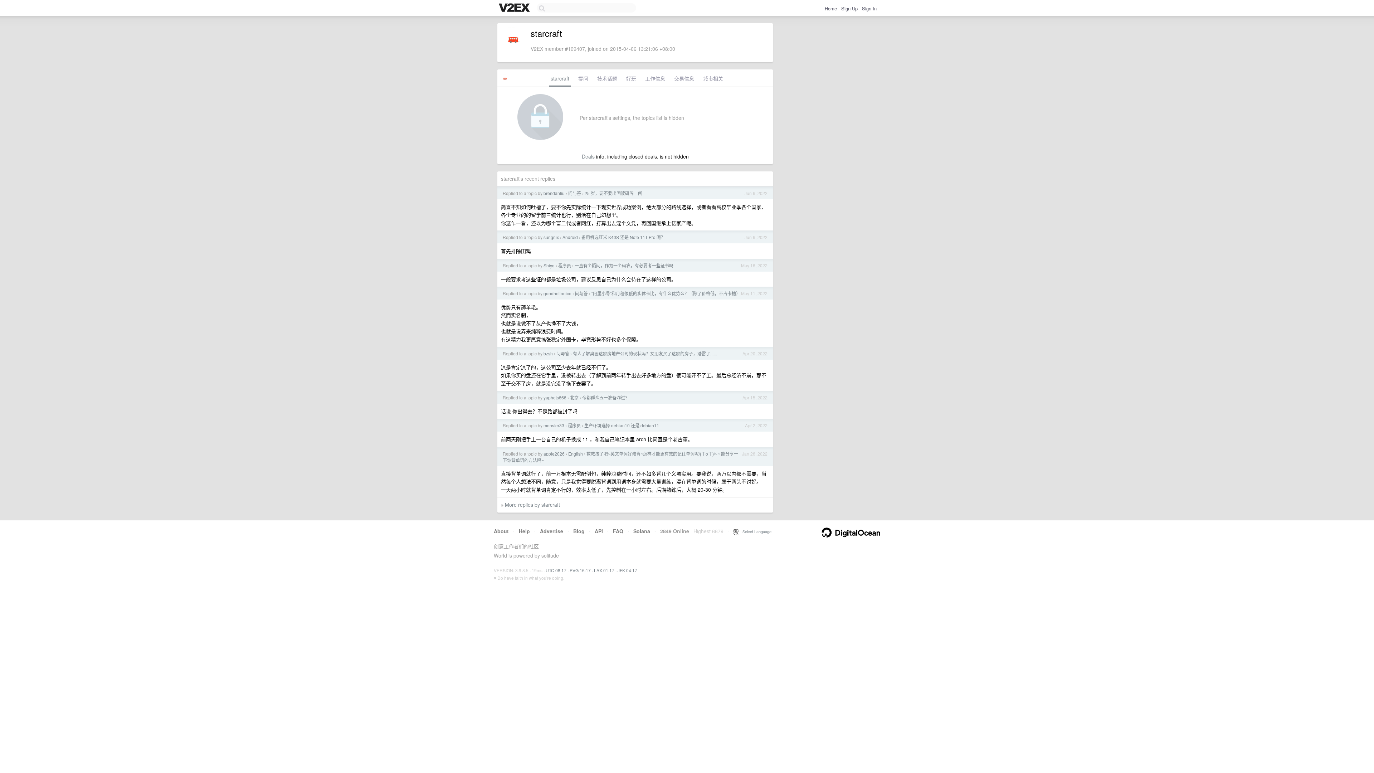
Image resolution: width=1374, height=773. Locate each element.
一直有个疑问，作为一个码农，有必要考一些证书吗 (624, 265)
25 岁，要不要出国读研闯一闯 (613, 193)
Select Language (755, 531)
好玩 (631, 78)
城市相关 (713, 78)
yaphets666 (555, 397)
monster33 (554, 425)
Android (570, 237)
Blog (579, 531)
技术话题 (607, 78)
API (599, 531)
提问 (583, 78)
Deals (588, 156)
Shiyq (549, 265)
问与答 (574, 193)
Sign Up (849, 8)
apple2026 (554, 454)
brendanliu (554, 193)
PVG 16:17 (580, 570)
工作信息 (655, 78)
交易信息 (684, 78)
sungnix (551, 237)
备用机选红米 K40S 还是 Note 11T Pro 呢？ (623, 237)
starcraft (560, 78)
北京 (574, 397)
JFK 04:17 (627, 570)
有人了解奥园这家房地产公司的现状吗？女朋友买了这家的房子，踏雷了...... (645, 353)
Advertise (551, 531)
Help (524, 531)
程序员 (564, 265)
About (501, 531)
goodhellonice (557, 293)
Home (831, 8)
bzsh (548, 353)
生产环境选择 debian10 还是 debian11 (621, 425)
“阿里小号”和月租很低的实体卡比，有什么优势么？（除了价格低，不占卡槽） (665, 293)
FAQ (618, 531)
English (575, 454)
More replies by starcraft (532, 504)
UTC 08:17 (556, 570)
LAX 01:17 (604, 570)
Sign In (869, 8)
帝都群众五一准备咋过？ (605, 397)
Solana (641, 531)
